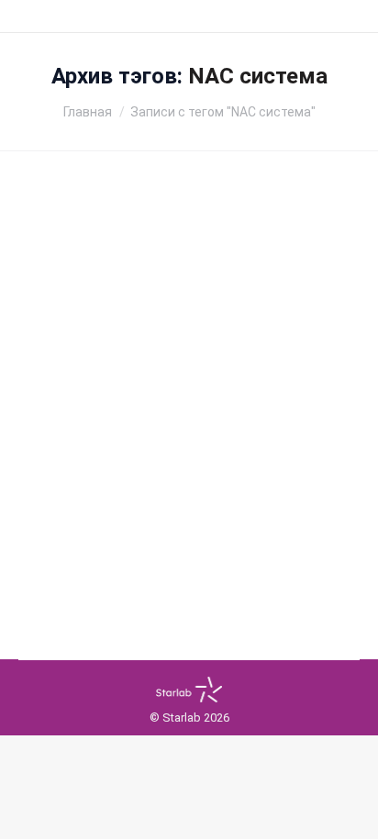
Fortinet (73, 429)
